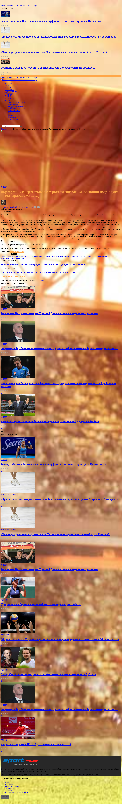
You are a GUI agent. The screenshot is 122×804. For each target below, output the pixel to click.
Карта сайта (9, 788)
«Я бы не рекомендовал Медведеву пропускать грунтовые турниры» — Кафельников (43, 264)
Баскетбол (9, 90)
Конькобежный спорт (16, 109)
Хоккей (8, 88)
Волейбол (9, 94)
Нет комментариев (25, 207)
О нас (7, 782)
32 (1, 355)
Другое (7, 100)
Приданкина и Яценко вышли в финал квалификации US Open (41, 604)
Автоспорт (9, 98)
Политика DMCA (11, 784)
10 (1, 506)
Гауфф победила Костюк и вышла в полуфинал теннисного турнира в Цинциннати (52, 21)
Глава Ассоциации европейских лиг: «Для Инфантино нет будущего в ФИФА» (50, 421)
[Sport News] (19, 6)
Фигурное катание (15, 107)
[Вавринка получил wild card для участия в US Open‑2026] (18, 738)
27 (1, 751)
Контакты (8, 790)
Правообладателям (12, 786)
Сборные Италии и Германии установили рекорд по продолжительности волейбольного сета (60, 639)
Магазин (8, 83)
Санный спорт (14, 113)
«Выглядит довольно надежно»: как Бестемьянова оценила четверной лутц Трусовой (54, 52)
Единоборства (11, 92)
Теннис (8, 96)
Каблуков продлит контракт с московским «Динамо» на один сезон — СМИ (38, 272)
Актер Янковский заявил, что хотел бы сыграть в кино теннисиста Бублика (48, 674)
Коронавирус (13, 104)
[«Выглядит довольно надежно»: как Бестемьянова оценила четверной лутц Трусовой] (5, 48)
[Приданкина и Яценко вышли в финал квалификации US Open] (18, 598)
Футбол (8, 85)
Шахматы (12, 117)
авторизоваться (41, 280)
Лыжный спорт (14, 111)
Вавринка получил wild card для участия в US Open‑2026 (36, 744)
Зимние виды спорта (16, 102)
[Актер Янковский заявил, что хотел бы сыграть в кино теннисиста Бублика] (18, 668)
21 (1, 428)
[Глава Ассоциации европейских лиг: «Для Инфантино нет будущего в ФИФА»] (18, 415)
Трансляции (13, 119)
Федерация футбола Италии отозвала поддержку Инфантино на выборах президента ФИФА (59, 348)
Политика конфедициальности (16, 792)
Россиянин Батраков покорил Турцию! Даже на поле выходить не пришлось (48, 67)
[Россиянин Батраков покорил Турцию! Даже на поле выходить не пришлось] (5, 63)
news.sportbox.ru (17, 252)
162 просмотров (7, 207)
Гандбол (11, 115)
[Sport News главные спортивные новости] (20, 765)
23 (1, 393)
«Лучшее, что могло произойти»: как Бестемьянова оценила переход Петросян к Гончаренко (58, 36)
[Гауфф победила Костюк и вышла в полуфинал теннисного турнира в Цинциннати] (5, 17)
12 (1, 611)
